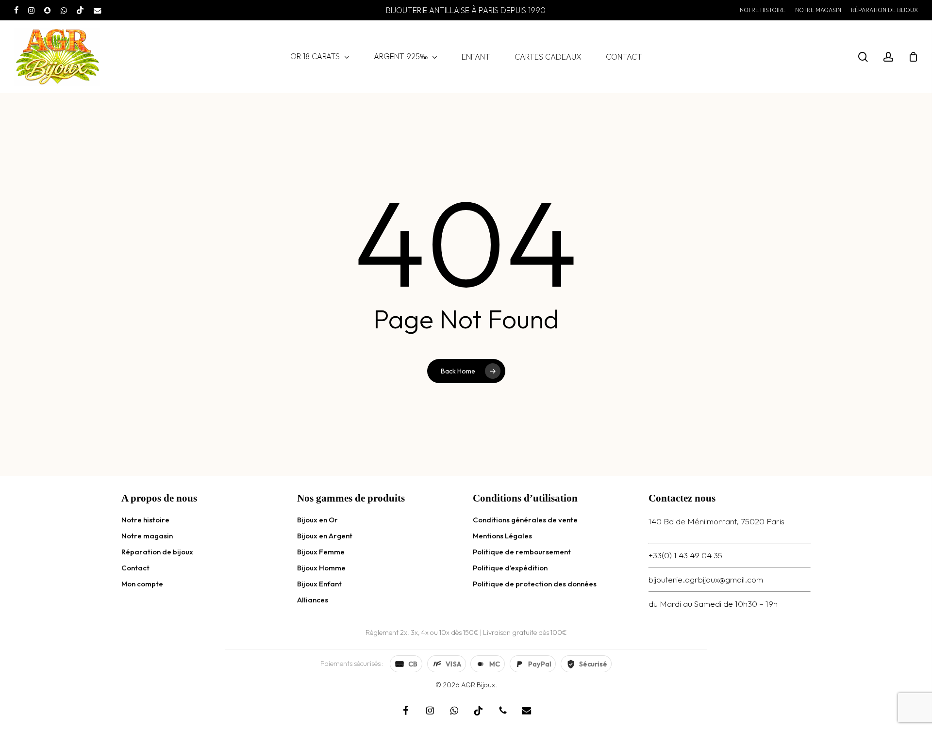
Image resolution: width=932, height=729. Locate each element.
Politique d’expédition (510, 567)
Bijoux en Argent (324, 535)
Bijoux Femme (321, 551)
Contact (135, 567)
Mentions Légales (502, 535)
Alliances (312, 599)
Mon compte (142, 583)
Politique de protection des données (535, 583)
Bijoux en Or (317, 519)
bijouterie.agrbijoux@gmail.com (706, 579)
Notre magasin (147, 535)
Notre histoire (145, 519)
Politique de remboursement (522, 551)
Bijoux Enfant (319, 583)
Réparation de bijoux (157, 551)
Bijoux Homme (321, 567)
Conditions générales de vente (525, 519)
